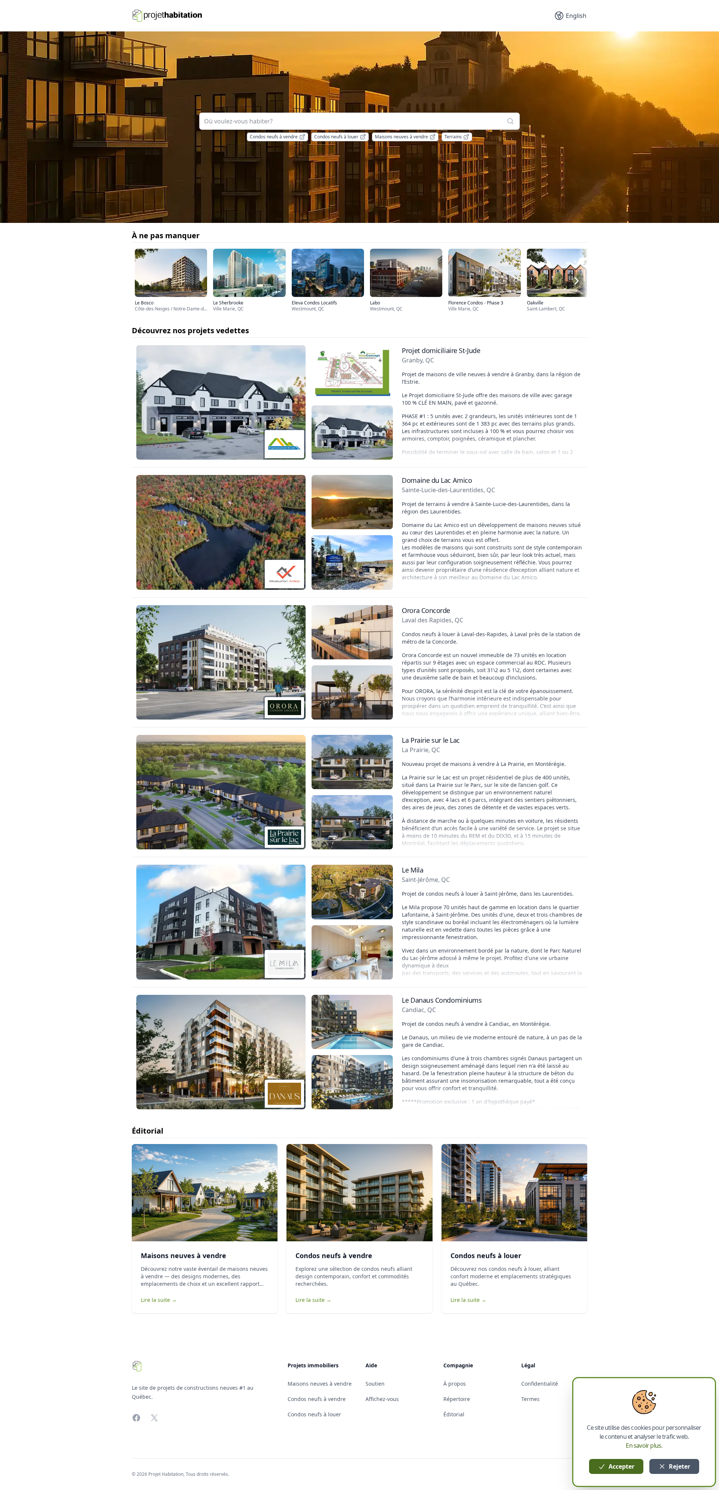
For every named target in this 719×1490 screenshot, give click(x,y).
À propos (454, 1383)
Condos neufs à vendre (274, 137)
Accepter (620, 1466)
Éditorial (453, 1414)
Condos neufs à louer (336, 137)
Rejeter (678, 1466)
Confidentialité (539, 1383)
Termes (530, 1398)
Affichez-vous (382, 1398)
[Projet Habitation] (167, 15)
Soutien (375, 1383)
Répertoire (456, 1398)
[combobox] (359, 121)
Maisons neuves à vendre (401, 137)
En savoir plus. (644, 1445)
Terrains (453, 137)
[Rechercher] (510, 121)
